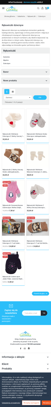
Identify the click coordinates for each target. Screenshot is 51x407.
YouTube (25, 348)
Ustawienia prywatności (11, 403)
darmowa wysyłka (30, 2)
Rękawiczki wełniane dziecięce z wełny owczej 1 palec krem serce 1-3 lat (13, 135)
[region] (25, 389)
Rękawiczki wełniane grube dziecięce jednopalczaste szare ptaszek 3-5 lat (37, 135)
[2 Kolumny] (6, 91)
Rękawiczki (9, 50)
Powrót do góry (41, 293)
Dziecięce (6, 63)
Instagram (29, 348)
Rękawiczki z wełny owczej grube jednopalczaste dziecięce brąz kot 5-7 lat (13, 171)
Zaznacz (18, 97)
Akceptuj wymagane (31, 403)
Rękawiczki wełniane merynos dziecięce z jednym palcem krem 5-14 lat (37, 171)
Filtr (40, 97)
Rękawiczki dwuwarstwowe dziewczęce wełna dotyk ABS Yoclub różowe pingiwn (13, 206)
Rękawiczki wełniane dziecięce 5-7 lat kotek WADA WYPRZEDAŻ (11, 242)
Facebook (21, 348)
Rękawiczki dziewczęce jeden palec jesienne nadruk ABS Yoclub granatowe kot (13, 278)
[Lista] (12, 91)
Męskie (6, 60)
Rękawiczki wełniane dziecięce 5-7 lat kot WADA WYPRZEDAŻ (37, 242)
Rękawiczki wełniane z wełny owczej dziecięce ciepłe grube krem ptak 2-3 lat (37, 206)
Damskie (6, 57)
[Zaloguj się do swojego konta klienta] (42, 8)
